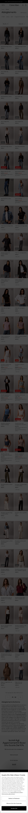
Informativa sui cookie (16, 792)
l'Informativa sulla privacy (8, 794)
